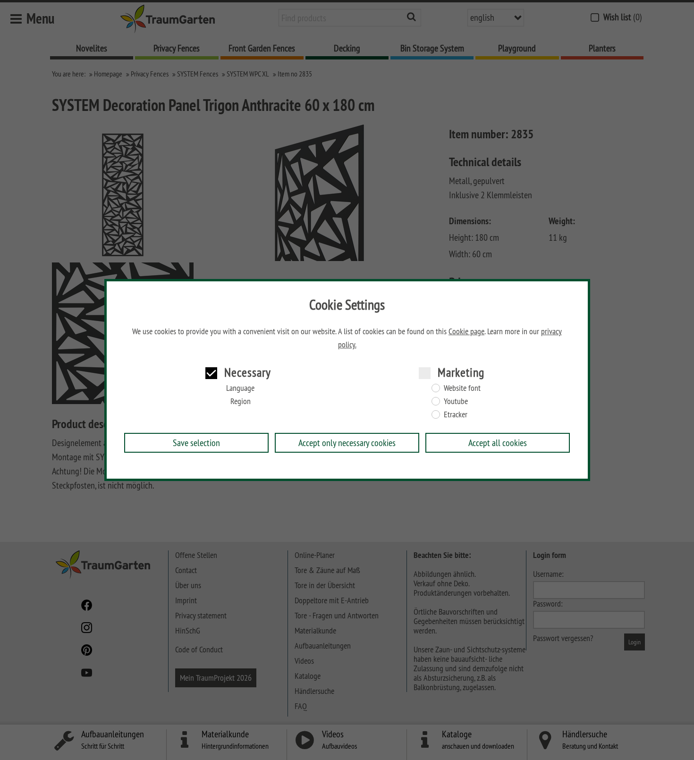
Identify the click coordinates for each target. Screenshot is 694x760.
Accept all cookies (497, 442)
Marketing (461, 372)
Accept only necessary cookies (347, 442)
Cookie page (466, 331)
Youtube (456, 401)
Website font (462, 388)
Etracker (455, 414)
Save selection (196, 442)
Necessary (247, 372)
